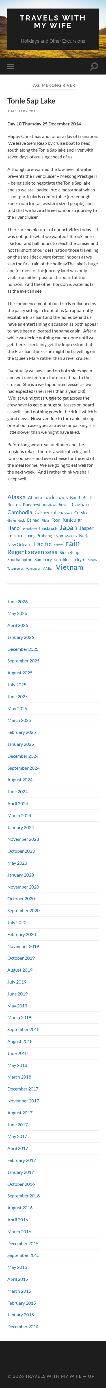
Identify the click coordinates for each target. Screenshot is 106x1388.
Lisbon (14, 535)
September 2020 (23, 910)
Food (55, 520)
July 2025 (16, 684)
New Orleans (19, 544)
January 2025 (20, 744)
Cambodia (19, 512)
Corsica (81, 512)
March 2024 (19, 815)
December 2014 (22, 1326)
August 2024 (20, 779)
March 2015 (19, 1291)
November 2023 (23, 839)
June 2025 (17, 696)
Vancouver (33, 568)
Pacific (42, 543)
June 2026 (17, 601)
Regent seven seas (32, 551)
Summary (43, 559)
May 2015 (17, 1267)
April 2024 (17, 803)
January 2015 (20, 1314)
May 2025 (17, 708)
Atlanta (35, 497)
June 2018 (17, 1053)
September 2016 (23, 1195)
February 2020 (21, 934)
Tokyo (78, 559)
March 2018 (19, 1076)
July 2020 (16, 922)
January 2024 (20, 827)
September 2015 (23, 1255)
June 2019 (17, 993)
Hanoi (14, 528)
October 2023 (21, 851)
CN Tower (65, 513)
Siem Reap (69, 552)
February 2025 (21, 732)
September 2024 (23, 768)
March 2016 (19, 1231)
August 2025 (20, 672)
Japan (68, 527)
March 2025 (19, 720)
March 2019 (19, 1017)
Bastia (89, 497)
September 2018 (23, 1029)
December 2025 (22, 649)
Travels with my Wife (53, 21)
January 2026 (20, 637)
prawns (59, 545)
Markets (71, 536)
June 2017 (17, 1124)
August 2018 (20, 1041)
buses (64, 504)
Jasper (86, 528)
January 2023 (20, 874)
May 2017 (17, 1136)
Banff (75, 497)
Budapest (32, 504)
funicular (72, 520)
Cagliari (80, 504)
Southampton (19, 559)
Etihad (33, 520)
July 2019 (16, 981)
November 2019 (23, 946)
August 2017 (20, 1112)
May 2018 (17, 1065)
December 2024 (22, 756)
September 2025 (23, 660)
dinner (11, 520)
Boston (14, 504)
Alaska (16, 496)
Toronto (91, 560)
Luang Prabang (38, 535)
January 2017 (20, 1172)
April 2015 (17, 1279)
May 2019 (17, 1005)
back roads (56, 497)
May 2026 (17, 613)
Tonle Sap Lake (31, 100)
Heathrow (30, 528)
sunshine (62, 559)
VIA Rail (48, 568)
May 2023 (17, 863)
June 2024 (17, 791)
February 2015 (21, 1303)
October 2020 (21, 898)
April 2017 (17, 1148)
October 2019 (21, 958)
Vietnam (69, 566)
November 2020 (23, 886)
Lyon (58, 535)
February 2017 (21, 1160)
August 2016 (20, 1207)
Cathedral (45, 512)
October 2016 (21, 1184)
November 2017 (23, 1100)
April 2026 (17, 625)
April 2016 (17, 1219)
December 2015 (22, 1243)
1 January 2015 (22, 111)
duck (21, 520)
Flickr (45, 520)
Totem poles (15, 568)
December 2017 (22, 1088)
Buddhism (50, 505)
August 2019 (20, 969)
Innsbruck (48, 528)
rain (73, 543)
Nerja (84, 535)
